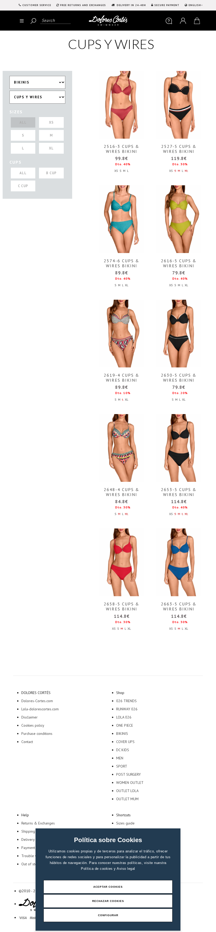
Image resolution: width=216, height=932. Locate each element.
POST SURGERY (128, 774)
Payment (28, 847)
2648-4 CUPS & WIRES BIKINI (121, 492)
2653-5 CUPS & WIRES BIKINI (179, 492)
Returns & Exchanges (38, 823)
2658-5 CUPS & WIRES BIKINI (121, 606)
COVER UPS (125, 741)
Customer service (36, 5)
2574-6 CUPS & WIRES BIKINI (121, 263)
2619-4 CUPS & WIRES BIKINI (121, 377)
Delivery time (31, 839)
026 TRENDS (126, 700)
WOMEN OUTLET (130, 782)
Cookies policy (32, 725)
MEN (119, 758)
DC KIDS (122, 749)
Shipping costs (32, 831)
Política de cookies (97, 869)
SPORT (121, 766)
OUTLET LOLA (127, 790)
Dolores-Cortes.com (37, 700)
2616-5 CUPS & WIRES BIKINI (179, 263)
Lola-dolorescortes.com (40, 709)
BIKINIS (122, 733)
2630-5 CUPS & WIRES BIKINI (179, 377)
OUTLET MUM (127, 799)
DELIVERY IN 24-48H (131, 5)
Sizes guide (125, 823)
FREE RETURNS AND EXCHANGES (83, 5)
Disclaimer (29, 717)
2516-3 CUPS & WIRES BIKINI (121, 149)
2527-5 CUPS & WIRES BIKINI (179, 149)
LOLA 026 (123, 717)
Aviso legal (126, 869)
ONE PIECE (124, 725)
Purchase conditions (36, 733)
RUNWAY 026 (127, 709)
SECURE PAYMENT (166, 5)
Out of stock (30, 864)
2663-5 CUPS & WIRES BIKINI (179, 606)
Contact (27, 741)
